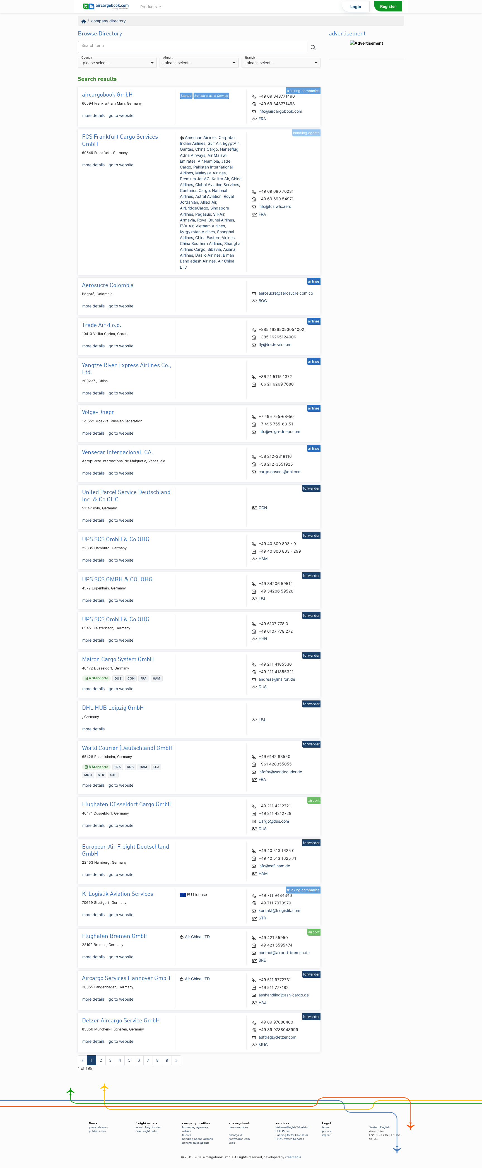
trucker (186, 1134)
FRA (262, 118)
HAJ (262, 1002)
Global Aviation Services (217, 184)
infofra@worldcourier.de (280, 771)
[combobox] (117, 63)
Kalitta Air (220, 178)
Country (87, 57)
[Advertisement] (366, 146)
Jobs (232, 1142)
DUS (263, 686)
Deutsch (374, 1127)
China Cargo (206, 149)
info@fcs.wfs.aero (275, 206)
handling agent (192, 1138)
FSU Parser (283, 1131)
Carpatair (227, 137)
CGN (263, 507)
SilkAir (218, 214)
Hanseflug (229, 149)
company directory (108, 20)
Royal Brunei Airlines (215, 220)
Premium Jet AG (194, 178)
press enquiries (238, 1127)
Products (149, 6)
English (385, 1127)
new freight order (146, 1131)
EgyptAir (230, 143)
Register (388, 6)
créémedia (293, 1157)
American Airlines (200, 137)
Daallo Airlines (208, 255)
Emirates (188, 161)
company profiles (196, 1123)
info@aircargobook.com (280, 111)
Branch (250, 57)
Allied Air (208, 202)
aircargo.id (235, 1134)
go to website (121, 115)
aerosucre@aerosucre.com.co (286, 293)
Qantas (186, 149)
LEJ (262, 598)
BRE (262, 960)
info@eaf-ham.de (274, 865)
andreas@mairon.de (277, 679)
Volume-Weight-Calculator (292, 1127)
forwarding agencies (195, 1127)
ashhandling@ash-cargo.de (284, 995)
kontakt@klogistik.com (279, 910)
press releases (98, 1127)
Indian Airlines (192, 143)
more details (93, 115)
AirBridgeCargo (194, 208)
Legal (326, 1123)
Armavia (187, 220)
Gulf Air (214, 143)
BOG (263, 300)
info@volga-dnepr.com (279, 431)
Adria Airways (192, 155)
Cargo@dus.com (274, 821)
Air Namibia (208, 161)
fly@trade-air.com (275, 344)
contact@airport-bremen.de (284, 952)
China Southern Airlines (201, 243)
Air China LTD (197, 936)
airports (208, 1138)
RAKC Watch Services (290, 1138)
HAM (263, 558)
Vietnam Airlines (210, 225)
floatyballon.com (239, 1138)
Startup (186, 96)
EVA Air (186, 225)
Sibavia (214, 249)
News (93, 1123)
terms (325, 1127)
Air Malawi (217, 155)
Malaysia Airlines (210, 172)
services (283, 1123)
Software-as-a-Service (211, 96)
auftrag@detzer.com (277, 1037)
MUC (263, 1044)
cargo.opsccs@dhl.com (280, 471)
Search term (92, 45)
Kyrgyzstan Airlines (197, 231)
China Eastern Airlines (215, 237)
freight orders (147, 1123)
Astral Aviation (208, 196)
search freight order (148, 1127)
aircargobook (239, 1123)
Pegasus (203, 214)
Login (355, 6)
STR (262, 918)
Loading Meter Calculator (292, 1134)
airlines (186, 1131)
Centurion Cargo (195, 190)
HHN (263, 638)
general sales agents (195, 1142)
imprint (326, 1134)
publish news (97, 1131)
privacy (326, 1131)
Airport (168, 57)
